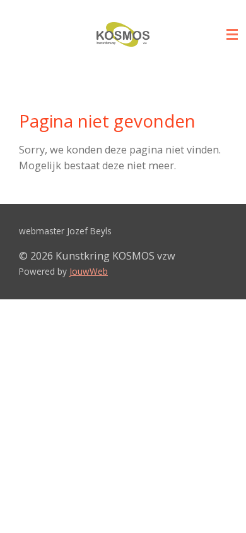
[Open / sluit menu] (232, 35)
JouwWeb (88, 271)
